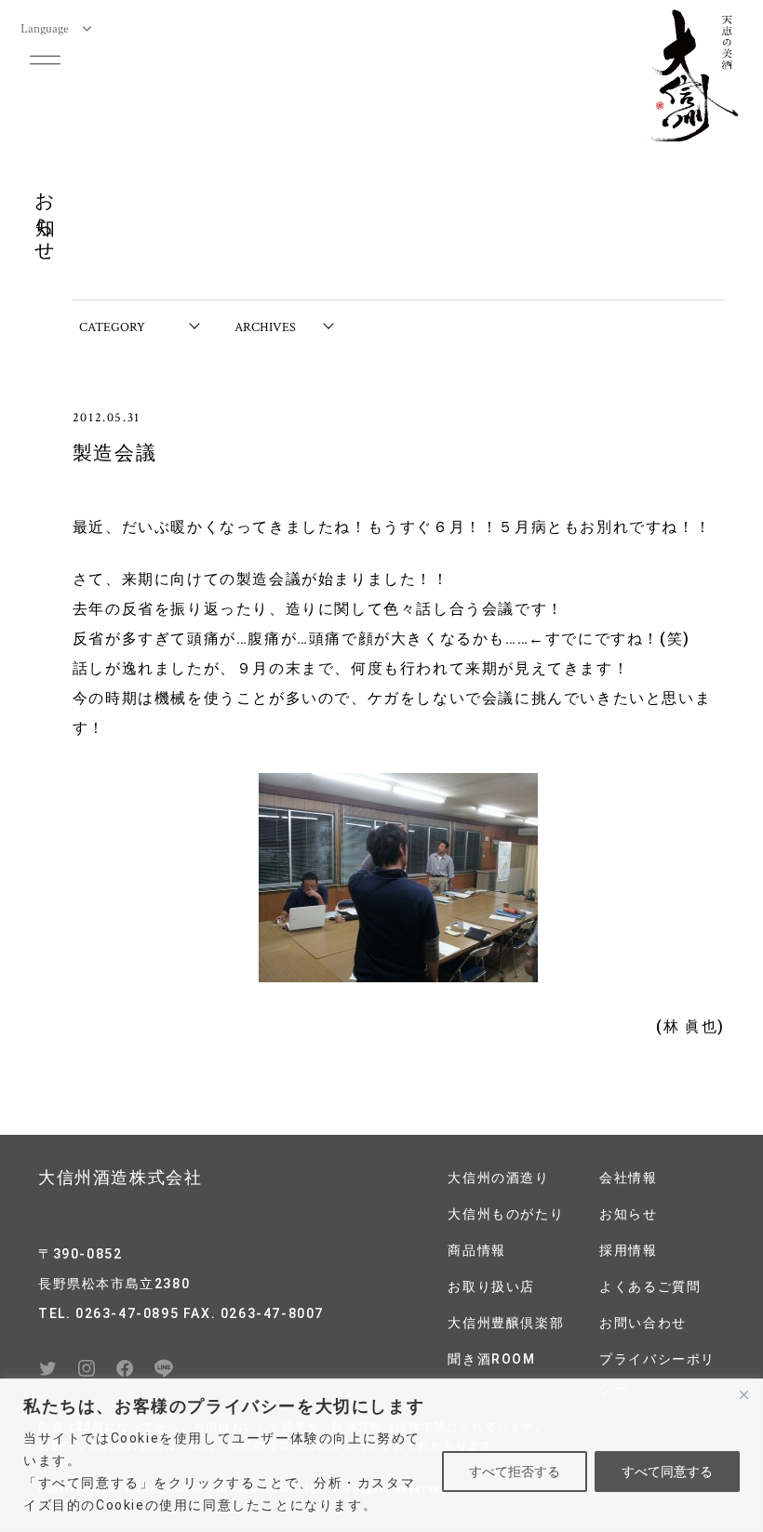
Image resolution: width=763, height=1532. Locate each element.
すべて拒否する (514, 1471)
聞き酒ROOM (491, 1359)
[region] (381, 1455)
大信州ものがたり (506, 1213)
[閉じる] (743, 1394)
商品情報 (476, 1250)
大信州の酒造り (498, 1177)
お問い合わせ (643, 1322)
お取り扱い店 (491, 1286)
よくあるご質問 (650, 1286)
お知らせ (628, 1213)
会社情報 (628, 1177)
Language (44, 27)
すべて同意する (667, 1471)
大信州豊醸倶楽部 (506, 1322)
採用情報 (628, 1250)
